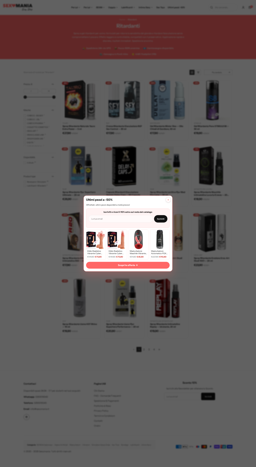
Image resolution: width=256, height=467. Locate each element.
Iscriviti (160, 219)
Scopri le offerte (128, 265)
